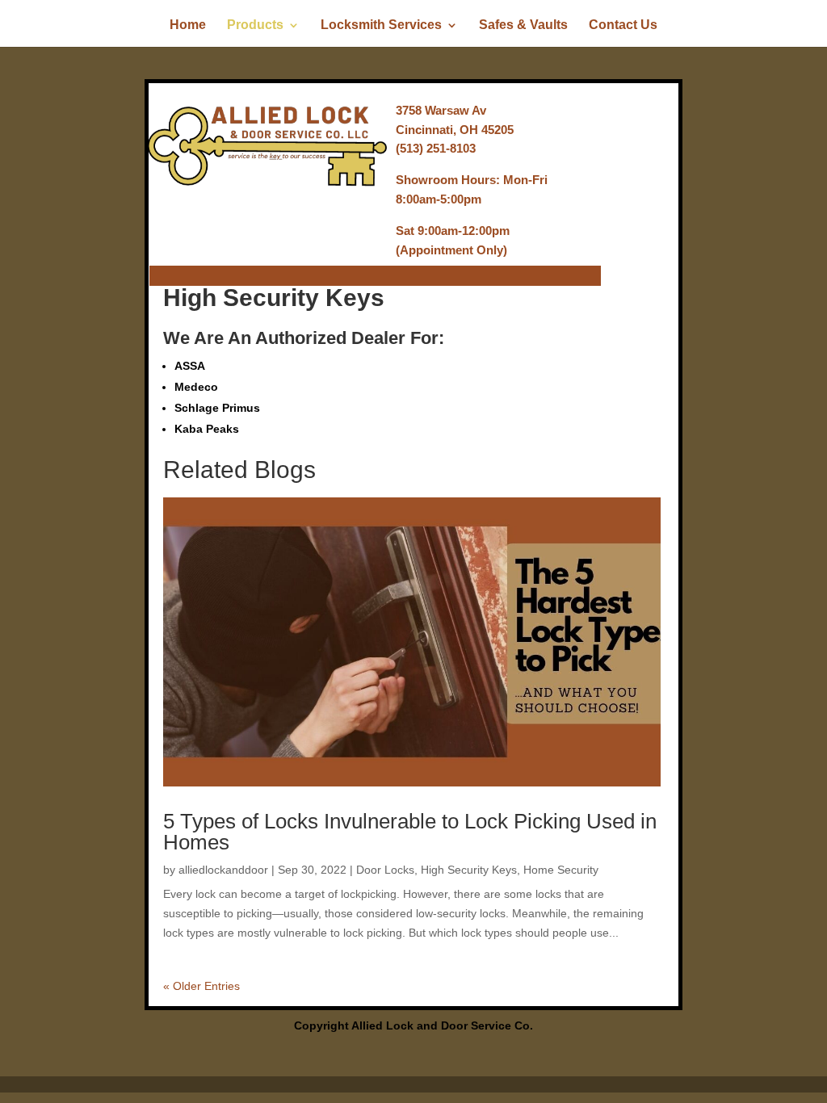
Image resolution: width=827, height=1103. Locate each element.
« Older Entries (201, 985)
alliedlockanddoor (223, 869)
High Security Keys (469, 869)
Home (188, 25)
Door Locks (385, 869)
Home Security (560, 869)
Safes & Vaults (523, 25)
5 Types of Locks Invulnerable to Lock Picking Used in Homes (410, 831)
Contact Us (623, 25)
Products (255, 25)
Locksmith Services (381, 25)
